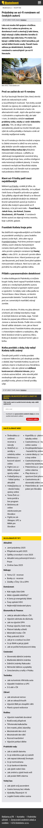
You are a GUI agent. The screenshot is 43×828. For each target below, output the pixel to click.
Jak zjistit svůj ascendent (18, 786)
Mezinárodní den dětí (16, 735)
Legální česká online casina (19, 796)
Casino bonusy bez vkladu (18, 789)
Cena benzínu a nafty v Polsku (20, 670)
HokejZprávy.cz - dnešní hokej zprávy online (14, 489)
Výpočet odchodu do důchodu (20, 619)
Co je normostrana (15, 762)
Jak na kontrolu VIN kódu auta (20, 680)
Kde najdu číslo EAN (15, 591)
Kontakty (21, 816)
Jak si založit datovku (16, 751)
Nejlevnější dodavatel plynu (19, 605)
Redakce (23, 20)
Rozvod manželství (15, 738)
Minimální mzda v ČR (16, 633)
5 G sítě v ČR (12, 687)
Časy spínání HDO (15, 602)
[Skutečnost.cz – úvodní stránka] (10, 2)
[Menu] (39, 2)
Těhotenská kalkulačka (17, 724)
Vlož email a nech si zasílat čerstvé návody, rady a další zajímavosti (21, 403)
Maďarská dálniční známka (19, 660)
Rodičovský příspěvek (16, 721)
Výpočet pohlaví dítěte (16, 742)
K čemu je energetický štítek (19, 598)
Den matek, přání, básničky (19, 728)
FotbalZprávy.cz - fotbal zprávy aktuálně (14, 479)
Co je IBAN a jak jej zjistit (17, 643)
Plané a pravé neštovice (17, 707)
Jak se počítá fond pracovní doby (21, 647)
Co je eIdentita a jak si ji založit (20, 755)
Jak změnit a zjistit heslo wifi (19, 772)
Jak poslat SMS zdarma (17, 776)
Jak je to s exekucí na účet (18, 640)
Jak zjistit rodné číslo (16, 769)
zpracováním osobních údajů (24, 414)
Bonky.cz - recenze (15, 578)
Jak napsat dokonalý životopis (20, 758)
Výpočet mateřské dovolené (19, 717)
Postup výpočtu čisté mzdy (19, 626)
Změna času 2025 (15, 565)
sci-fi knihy (13, 186)
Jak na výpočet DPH (16, 622)
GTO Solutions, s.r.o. (20, 823)
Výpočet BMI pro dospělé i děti (20, 704)
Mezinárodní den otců (16, 731)
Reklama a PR (8, 816)
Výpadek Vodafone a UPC (18, 684)
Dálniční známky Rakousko (18, 663)
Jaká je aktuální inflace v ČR (19, 615)
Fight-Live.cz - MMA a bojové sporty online (13, 470)
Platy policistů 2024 (15, 636)
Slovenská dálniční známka (19, 656)
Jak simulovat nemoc (16, 697)
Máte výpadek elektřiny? (17, 595)
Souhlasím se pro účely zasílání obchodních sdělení (22, 415)
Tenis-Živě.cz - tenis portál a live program (13, 498)
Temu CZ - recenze (15, 575)
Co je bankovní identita (17, 765)
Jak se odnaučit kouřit (16, 700)
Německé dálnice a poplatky (19, 667)
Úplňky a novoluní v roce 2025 (20, 555)
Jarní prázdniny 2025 (16, 548)
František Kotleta (9, 242)
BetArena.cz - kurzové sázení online (14, 460)
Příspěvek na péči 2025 (17, 551)
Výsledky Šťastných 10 (17, 793)
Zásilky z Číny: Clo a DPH (18, 582)
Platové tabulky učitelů (17, 629)
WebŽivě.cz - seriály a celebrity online (14, 451)
